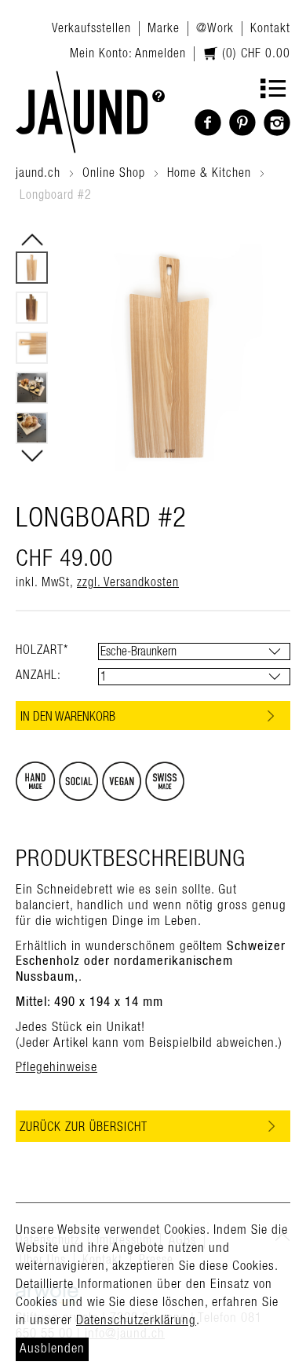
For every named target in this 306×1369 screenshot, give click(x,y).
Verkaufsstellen (91, 28)
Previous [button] (32, 239)
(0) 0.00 (254, 53)
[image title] (90, 111)
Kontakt (270, 28)
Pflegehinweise (56, 1067)
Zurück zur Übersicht (84, 1127)
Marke (164, 28)
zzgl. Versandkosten (128, 582)
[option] (32, 267)
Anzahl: (38, 675)
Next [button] (32, 456)
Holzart (42, 650)
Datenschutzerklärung (136, 1320)
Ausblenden (52, 1348)
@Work (215, 28)
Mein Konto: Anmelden (128, 53)
